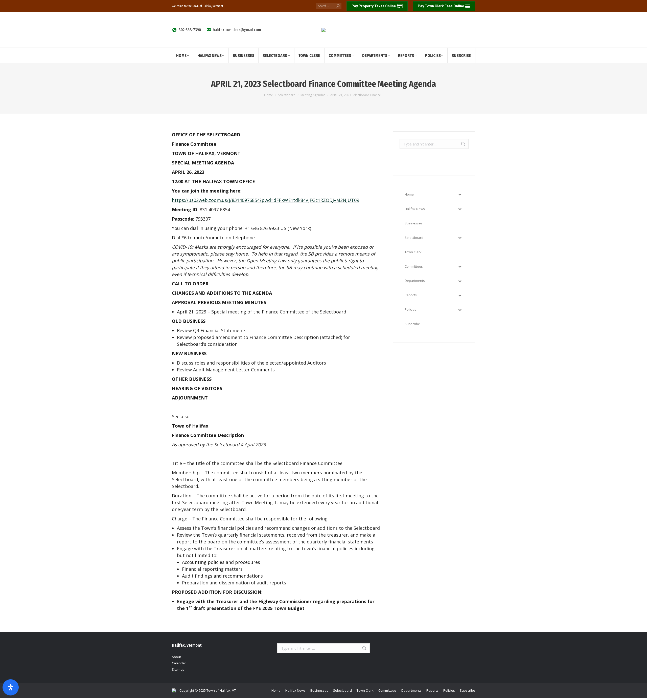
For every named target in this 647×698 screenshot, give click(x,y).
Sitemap (178, 669)
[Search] (337, 6)
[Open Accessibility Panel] (11, 687)
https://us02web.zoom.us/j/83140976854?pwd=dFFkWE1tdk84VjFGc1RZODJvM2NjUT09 (265, 200)
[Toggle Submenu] (460, 194)
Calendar (179, 663)
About (176, 656)
